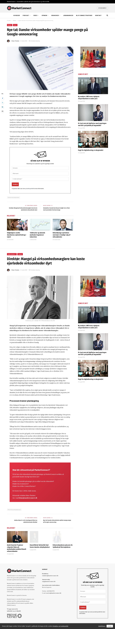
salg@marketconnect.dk (48, 581)
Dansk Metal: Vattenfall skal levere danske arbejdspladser (40, 546)
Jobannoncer (68, 15)
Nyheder (16, 15)
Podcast (26, 15)
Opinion (44, 15)
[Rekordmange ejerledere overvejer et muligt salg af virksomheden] (63, 224)
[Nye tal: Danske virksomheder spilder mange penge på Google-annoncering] (40, 68)
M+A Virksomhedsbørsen (14, 509)
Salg (15, 25)
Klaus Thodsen (15, 41)
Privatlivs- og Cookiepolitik (60, 626)
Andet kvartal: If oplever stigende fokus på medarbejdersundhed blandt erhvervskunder (16, 548)
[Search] (107, 15)
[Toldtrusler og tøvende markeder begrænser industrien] (40, 224)
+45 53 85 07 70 (50, 591)
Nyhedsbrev (102, 8)
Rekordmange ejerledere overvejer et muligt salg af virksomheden (61, 235)
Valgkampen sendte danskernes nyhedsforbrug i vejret (16, 235)
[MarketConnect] (19, 8)
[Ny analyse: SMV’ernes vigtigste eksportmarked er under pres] (93, 85)
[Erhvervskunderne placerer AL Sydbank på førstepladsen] (63, 537)
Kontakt (98, 15)
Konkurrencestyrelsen (13, 197)
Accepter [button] (110, 626)
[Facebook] (2, 98)
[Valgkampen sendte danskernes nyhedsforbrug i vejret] (17, 224)
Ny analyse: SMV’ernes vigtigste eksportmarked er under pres (88, 97)
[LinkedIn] (2, 107)
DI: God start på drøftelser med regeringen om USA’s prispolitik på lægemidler (92, 124)
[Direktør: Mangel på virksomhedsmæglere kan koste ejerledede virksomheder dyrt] (40, 297)
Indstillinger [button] (101, 626)
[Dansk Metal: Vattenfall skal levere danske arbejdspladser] (40, 537)
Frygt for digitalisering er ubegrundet (90, 150)
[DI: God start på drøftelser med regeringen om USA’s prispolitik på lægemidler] (93, 112)
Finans (20, 254)
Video (35, 15)
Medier (9, 25)
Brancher (55, 15)
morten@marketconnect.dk (53, 593)
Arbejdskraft (12, 254)
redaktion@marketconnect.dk (50, 575)
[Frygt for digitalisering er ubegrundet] (93, 139)
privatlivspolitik (29, 188)
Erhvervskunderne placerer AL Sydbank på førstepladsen (63, 546)
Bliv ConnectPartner (84, 15)
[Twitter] (2, 102)
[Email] (2, 111)
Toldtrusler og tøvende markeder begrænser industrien (37, 235)
